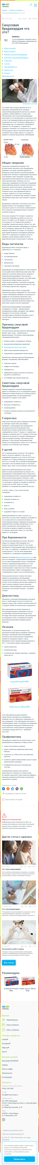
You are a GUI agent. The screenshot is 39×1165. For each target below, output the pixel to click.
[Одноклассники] (8, 788)
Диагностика (8, 70)
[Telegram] (12, 788)
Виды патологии (9, 51)
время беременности (25, 557)
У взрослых (8, 61)
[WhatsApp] (21, 788)
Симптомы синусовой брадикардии (16, 58)
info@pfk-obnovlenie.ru (10, 1095)
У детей (7, 64)
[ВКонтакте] (3, 788)
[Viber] (17, 788)
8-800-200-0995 (8, 1088)
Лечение (7, 73)
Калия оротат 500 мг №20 (19, 707)
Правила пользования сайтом (13, 1130)
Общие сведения (10, 48)
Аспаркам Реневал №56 (19, 681)
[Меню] (35, 5)
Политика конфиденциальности (13, 1134)
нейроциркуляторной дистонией (15, 347)
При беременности (10, 67)
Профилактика (9, 76)
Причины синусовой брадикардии (15, 55)
